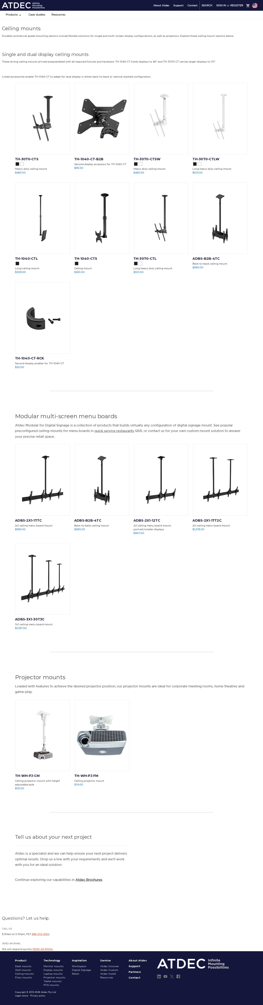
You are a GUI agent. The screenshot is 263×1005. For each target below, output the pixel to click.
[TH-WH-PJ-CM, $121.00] (43, 735)
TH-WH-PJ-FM (86, 776)
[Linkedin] (159, 976)
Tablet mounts (52, 981)
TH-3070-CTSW (147, 159)
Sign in (221, 5)
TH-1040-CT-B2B (89, 159)
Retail (75, 973)
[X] (172, 976)
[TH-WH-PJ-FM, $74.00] (102, 735)
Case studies (36, 14)
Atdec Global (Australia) (241, 15)
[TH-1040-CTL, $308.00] (43, 218)
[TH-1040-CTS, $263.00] (102, 218)
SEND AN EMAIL (43, 949)
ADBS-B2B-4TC (206, 259)
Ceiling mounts (24, 973)
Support (178, 5)
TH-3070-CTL (145, 259)
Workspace (79, 966)
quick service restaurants (114, 430)
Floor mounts (23, 977)
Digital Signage (81, 970)
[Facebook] (178, 976)
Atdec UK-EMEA (238, 20)
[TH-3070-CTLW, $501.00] (220, 118)
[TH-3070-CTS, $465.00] (43, 118)
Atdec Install (108, 973)
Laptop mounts (53, 973)
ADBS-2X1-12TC (146, 521)
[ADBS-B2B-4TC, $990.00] (220, 218)
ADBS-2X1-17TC (28, 521)
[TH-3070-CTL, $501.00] (161, 218)
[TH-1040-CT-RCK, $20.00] (43, 318)
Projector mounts (54, 977)
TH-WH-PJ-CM (27, 776)
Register (236, 5)
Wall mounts (23, 970)
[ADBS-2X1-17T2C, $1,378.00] (220, 480)
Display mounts (53, 970)
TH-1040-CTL (26, 259)
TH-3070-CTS (26, 159)
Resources (58, 14)
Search (207, 5)
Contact (192, 5)
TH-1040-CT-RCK (29, 358)
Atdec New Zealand (239, 24)
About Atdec (161, 5)
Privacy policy (37, 995)
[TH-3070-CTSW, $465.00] (161, 118)
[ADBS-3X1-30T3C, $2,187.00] (43, 579)
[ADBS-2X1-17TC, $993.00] (43, 480)
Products (12, 14)
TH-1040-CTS (85, 259)
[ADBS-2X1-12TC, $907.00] (161, 480)
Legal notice (21, 995)
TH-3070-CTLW (206, 159)
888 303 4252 (40, 934)
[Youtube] (165, 976)
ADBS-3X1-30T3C (30, 619)
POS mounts (51, 985)
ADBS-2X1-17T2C (207, 521)
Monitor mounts (53, 966)
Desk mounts (23, 966)
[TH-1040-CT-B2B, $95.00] (102, 118)
